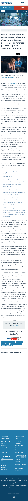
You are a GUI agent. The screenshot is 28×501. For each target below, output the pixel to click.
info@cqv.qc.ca (19, 470)
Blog (7, 30)
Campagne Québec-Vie (7, 77)
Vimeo (4, 467)
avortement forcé (11, 342)
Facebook (4, 461)
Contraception (18, 447)
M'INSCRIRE (7, 7)
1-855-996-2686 (19, 468)
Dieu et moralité (19, 450)
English (3, 11)
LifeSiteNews (13, 83)
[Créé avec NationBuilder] (14, 497)
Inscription (3, 443)
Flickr (3, 463)
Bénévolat (3, 445)
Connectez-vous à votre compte (14, 493)
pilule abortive (19, 342)
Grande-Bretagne (5, 343)
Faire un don (4, 452)
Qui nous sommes (5, 441)
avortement (4, 342)
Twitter (4, 465)
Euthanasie (18, 443)
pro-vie (15, 326)
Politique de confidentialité (14, 491)
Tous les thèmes (19, 452)
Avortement (18, 441)
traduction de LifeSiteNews (7, 345)
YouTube (4, 469)
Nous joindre (4, 450)
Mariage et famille (19, 445)
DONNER (21, 7)
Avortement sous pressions (15, 343)
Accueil (3, 30)
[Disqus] (14, 372)
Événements (4, 447)
